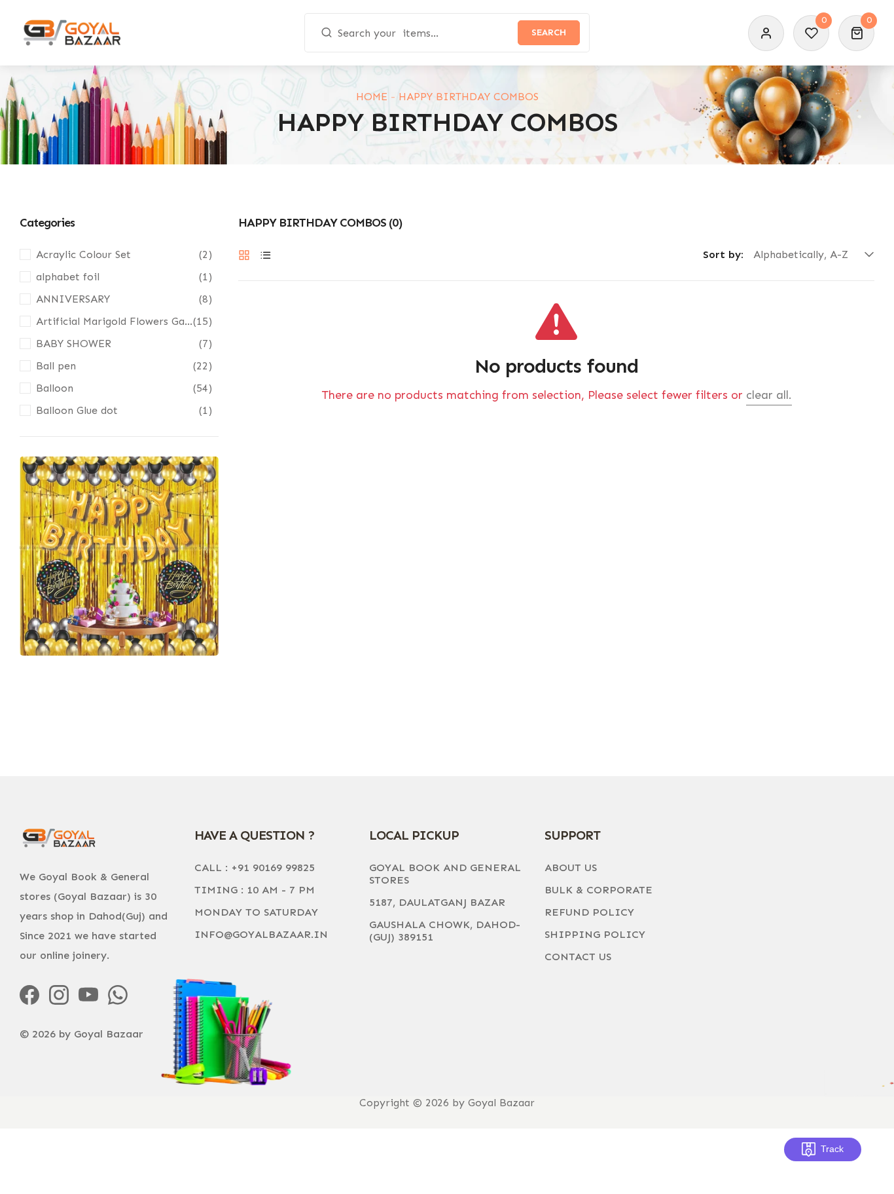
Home (371, 96)
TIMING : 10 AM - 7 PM (254, 890)
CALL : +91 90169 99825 (254, 867)
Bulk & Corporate (599, 890)
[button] (856, 33)
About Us (571, 867)
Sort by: (723, 255)
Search (548, 32)
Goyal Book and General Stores (445, 873)
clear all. (769, 395)
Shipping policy (595, 934)
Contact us (578, 956)
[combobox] (446, 32)
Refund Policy (589, 912)
